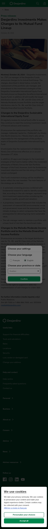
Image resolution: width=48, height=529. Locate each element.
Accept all (24, 521)
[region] (24, 507)
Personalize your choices (24, 515)
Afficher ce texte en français (15, 508)
